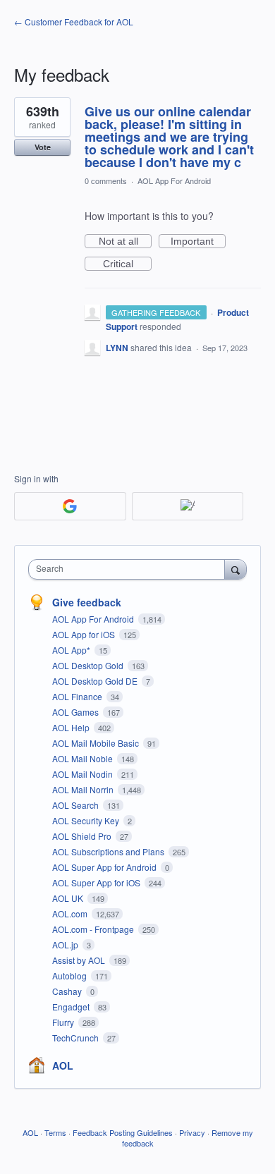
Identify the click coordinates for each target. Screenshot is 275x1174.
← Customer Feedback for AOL (73, 21)
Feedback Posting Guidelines (123, 1132)
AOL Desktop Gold (89, 665)
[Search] (235, 569)
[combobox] (129, 569)
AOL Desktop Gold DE (96, 681)
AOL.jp (66, 944)
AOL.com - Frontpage (94, 929)
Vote (43, 147)
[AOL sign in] (188, 506)
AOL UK (68, 898)
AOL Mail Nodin (83, 774)
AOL (62, 1065)
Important (198, 242)
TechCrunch (76, 1038)
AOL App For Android (174, 180)
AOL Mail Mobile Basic (96, 743)
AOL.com (71, 913)
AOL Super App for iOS (97, 882)
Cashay (68, 991)
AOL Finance (78, 696)
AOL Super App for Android (105, 867)
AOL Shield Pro (83, 836)
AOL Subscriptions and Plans (109, 851)
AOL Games (76, 712)
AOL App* (72, 650)
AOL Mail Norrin (84, 789)
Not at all (125, 242)
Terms (55, 1132)
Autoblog (70, 976)
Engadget (72, 1007)
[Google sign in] (70, 506)
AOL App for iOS (84, 634)
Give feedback (86, 602)
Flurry (64, 1022)
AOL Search (76, 805)
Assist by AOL (79, 960)
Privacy (192, 1132)
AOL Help (72, 727)
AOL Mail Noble (83, 758)
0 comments (106, 180)
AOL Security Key (86, 820)
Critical (127, 264)
